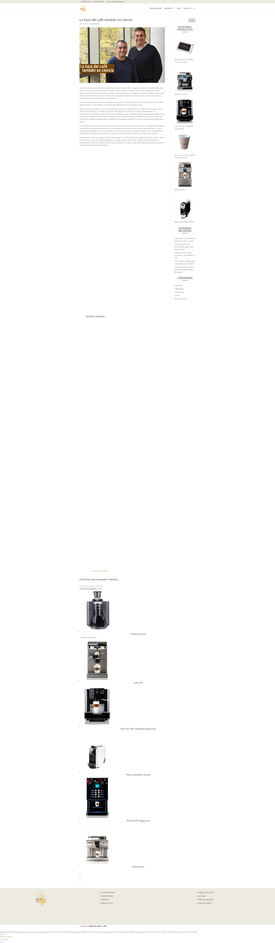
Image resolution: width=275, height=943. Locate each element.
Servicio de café (156, 8)
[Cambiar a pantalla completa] (3, 939)
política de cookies (160, 932)
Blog (179, 8)
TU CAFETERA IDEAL (108, 892)
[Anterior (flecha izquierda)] (1, 942)
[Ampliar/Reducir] (1, 939)
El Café (177, 295)
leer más (96, 394)
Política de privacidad (206, 900)
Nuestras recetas (181, 299)
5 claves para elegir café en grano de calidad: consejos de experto (184, 269)
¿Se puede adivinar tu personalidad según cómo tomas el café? (184, 246)
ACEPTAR (3, 934)
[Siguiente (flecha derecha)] (3, 942)
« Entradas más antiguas (100, 571)
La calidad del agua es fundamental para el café (119, 550)
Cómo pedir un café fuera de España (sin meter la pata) (123, 385)
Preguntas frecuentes (206, 892)
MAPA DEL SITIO (107, 903)
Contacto (187, 8)
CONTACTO (105, 900)
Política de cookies (205, 903)
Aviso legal (201, 896)
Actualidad (178, 285)
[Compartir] (5, 939)
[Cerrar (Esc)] (7, 939)
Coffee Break (179, 289)
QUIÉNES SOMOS (107, 896)
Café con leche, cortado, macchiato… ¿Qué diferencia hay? (185, 255)
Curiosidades (94, 24)
